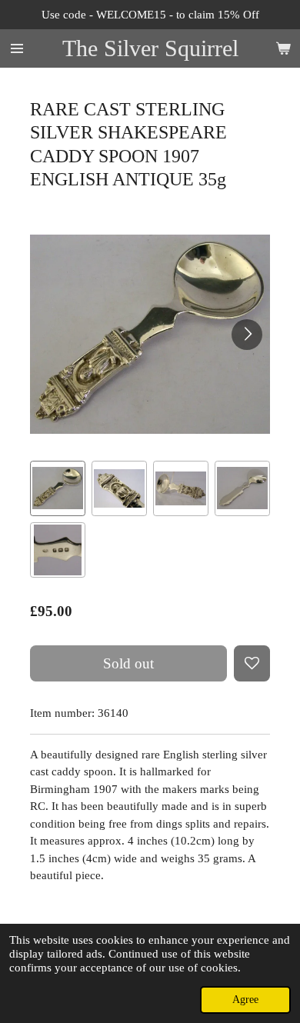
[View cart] (283, 48)
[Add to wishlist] (252, 663)
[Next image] (247, 334)
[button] (57, 488)
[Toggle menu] (17, 48)
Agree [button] (245, 999)
